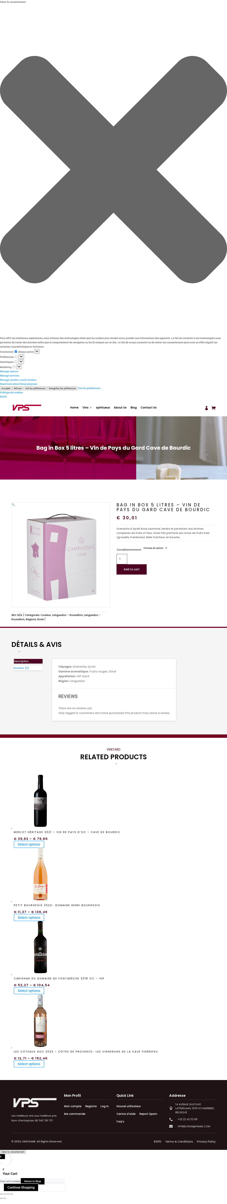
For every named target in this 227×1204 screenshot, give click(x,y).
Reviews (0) (21, 668)
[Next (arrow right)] (4, 1198)
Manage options (9, 371)
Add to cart (132, 569)
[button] (113, 170)
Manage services (9, 375)
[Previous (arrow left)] (1, 1198)
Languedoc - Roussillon (67, 615)
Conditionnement (129, 549)
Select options (29, 844)
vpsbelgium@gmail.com (194, 1126)
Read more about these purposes (18, 384)
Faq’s (120, 1121)
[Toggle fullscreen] (4, 1194)
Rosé (40, 619)
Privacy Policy (206, 1141)
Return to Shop (32, 1181)
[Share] (8, 1194)
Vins (85, 407)
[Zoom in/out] (1, 1194)
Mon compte (72, 1106)
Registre (91, 1106)
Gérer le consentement (12, 1152)
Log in (105, 1106)
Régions (31, 619)
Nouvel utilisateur (129, 1106)
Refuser (18, 388)
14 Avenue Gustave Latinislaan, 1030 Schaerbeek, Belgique (195, 1108)
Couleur (46, 615)
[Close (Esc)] (11, 1194)
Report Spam (148, 1114)
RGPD (3, 396)
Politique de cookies (11, 392)
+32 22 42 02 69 (187, 1119)
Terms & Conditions (179, 1141)
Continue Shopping (21, 1187)
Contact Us (149, 407)
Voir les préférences (35, 388)
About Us (120, 407)
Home (74, 407)
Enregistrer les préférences (62, 388)
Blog (134, 407)
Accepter (5, 388)
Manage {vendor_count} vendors (18, 379)
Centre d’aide (126, 1114)
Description (21, 661)
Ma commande (74, 1114)
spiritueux (103, 407)
